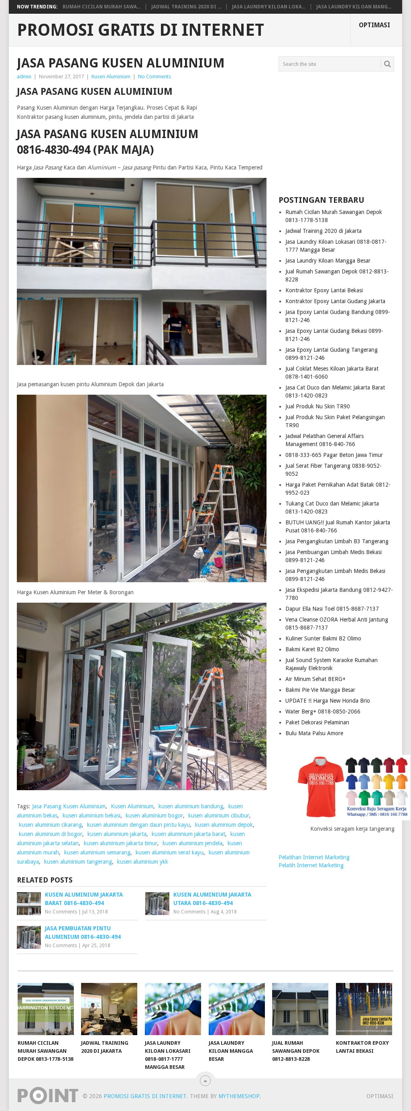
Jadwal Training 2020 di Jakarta (323, 231)
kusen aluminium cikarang (50, 825)
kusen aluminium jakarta (116, 834)
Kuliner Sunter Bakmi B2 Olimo (323, 638)
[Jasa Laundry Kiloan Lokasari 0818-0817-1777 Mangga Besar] (173, 1009)
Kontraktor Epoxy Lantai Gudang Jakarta (335, 301)
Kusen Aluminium (111, 76)
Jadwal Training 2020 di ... (186, 7)
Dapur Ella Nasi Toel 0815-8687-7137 (332, 608)
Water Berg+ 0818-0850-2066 (322, 711)
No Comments (154, 76)
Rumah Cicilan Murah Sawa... (101, 7)
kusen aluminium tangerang (78, 861)
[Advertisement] (336, 134)
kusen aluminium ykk (142, 861)
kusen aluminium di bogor (50, 834)
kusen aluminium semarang (97, 852)
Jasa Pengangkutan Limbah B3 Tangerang (337, 541)
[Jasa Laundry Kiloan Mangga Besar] (237, 1009)
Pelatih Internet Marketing (311, 865)
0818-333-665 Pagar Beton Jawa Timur (334, 455)
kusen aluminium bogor (154, 815)
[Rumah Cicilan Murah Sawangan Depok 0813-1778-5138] (46, 1009)
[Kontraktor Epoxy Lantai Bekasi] (364, 1009)
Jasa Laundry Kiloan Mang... (353, 7)
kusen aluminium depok (224, 825)
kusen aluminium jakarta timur (120, 843)
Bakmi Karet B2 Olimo (312, 649)
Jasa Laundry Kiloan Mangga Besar (327, 260)
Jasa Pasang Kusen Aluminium (69, 806)
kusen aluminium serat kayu (169, 852)
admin (24, 76)
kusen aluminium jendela (192, 843)
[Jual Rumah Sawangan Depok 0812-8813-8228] (300, 1009)
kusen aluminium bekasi (91, 815)
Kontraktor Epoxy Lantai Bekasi (324, 290)
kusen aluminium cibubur (218, 815)
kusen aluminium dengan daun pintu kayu (138, 825)
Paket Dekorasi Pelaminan (317, 722)
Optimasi (374, 25)
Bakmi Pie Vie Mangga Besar (320, 690)
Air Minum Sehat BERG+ (315, 679)
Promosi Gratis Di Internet (140, 30)
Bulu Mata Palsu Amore (314, 733)
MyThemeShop (238, 1096)
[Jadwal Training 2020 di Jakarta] (109, 1009)
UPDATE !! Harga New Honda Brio (327, 700)
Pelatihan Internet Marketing (314, 857)
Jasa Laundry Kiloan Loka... (268, 7)
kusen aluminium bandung (191, 806)
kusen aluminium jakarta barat (188, 834)
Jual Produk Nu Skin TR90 (317, 406)
